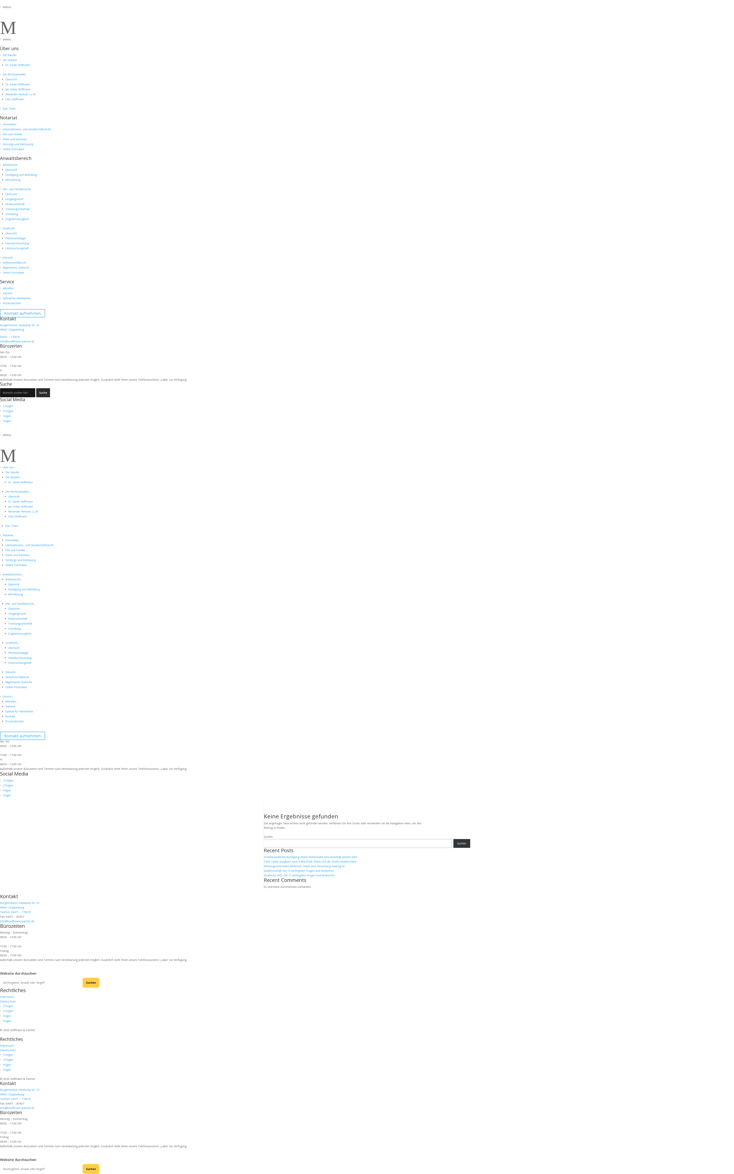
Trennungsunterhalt (17, 209)
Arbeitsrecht (10, 165)
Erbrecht (8, 257)
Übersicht (11, 79)
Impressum (7, 997)
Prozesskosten (12, 303)
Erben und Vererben (15, 139)
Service (7, 282)
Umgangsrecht (14, 199)
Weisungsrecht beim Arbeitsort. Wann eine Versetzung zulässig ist (304, 866)
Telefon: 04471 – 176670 (15, 912)
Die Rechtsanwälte (14, 74)
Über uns (9, 48)
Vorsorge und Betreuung (18, 144)
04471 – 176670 (10, 337)
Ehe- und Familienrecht (17, 189)
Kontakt (10, 716)
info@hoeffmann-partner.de (17, 341)
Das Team (9, 108)
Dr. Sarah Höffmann (17, 65)
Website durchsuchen (18, 973)
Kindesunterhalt (15, 204)
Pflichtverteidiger (15, 238)
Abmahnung (12, 180)
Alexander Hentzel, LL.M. (20, 94)
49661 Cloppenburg (12, 329)
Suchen (268, 836)
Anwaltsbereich (16, 158)
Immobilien (9, 124)
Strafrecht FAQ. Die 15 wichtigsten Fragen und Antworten (299, 875)
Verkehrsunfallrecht (14, 262)
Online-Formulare (13, 149)
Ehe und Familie (12, 134)
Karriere (7, 293)
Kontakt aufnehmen (22, 313)
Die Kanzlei (9, 55)
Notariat (8, 118)
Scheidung (11, 214)
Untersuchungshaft (17, 248)
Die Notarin (10, 60)
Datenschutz (8, 1001)
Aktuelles (8, 288)
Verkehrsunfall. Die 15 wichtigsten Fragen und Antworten (299, 871)
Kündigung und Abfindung (21, 175)
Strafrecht (9, 228)
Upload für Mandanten (17, 298)
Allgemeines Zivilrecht (16, 267)
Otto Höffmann (14, 99)
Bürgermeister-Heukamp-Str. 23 (19, 325)
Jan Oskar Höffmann (17, 89)
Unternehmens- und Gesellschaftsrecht (27, 129)
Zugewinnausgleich (17, 219)
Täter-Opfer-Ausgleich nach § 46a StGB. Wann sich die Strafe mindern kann (310, 861)
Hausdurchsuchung (17, 243)
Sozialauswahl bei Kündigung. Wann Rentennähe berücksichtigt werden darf (310, 857)
